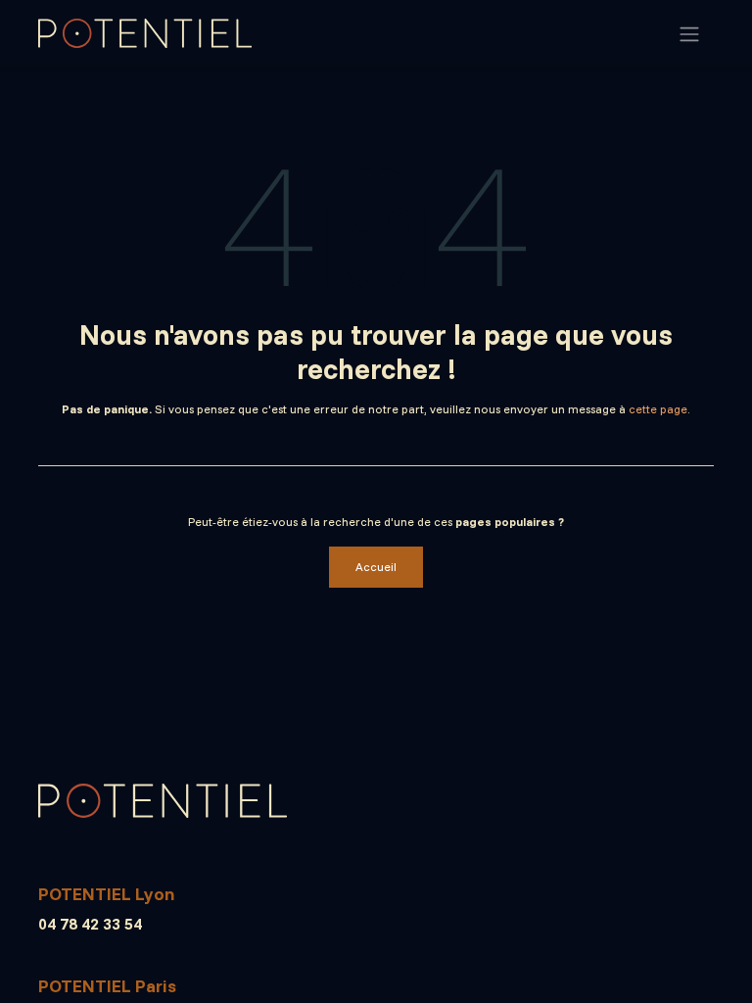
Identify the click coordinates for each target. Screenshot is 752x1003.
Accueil (376, 566)
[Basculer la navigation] (689, 33)
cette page (658, 409)
